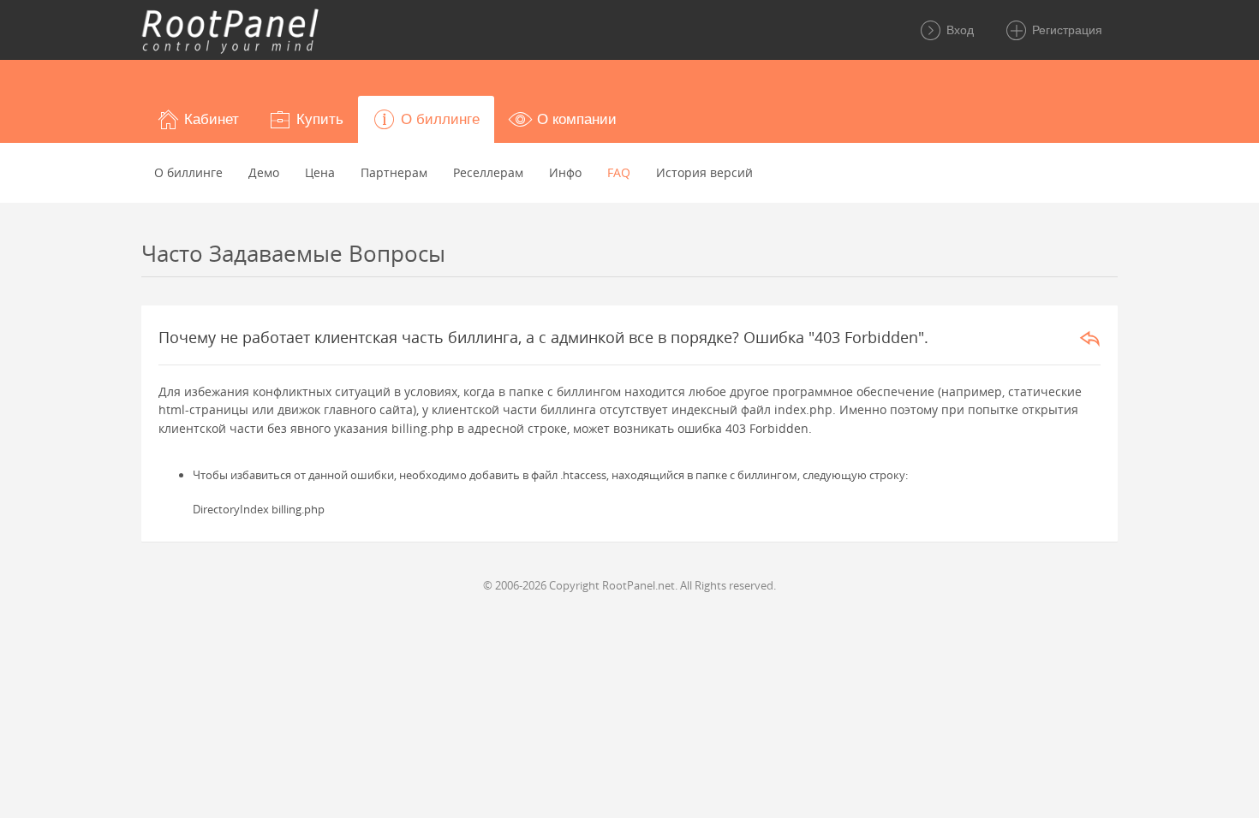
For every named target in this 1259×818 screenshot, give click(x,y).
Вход (958, 30)
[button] (197, 119)
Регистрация (1065, 30)
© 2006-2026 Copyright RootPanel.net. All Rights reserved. (629, 585)
